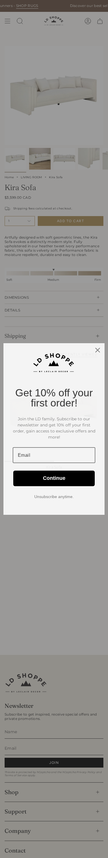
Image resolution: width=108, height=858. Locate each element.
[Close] (98, 350)
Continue (54, 478)
